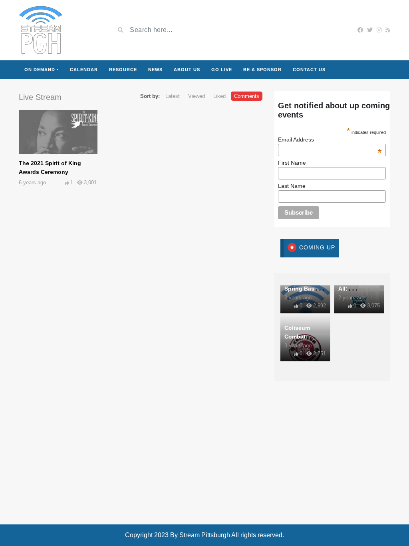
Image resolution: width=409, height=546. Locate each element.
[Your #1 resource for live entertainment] (41, 30)
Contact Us (309, 69)
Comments (246, 96)
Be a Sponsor (262, 69)
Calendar (84, 69)
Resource (123, 69)
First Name (292, 162)
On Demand (39, 69)
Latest (172, 96)
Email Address (330, 139)
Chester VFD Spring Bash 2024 (301, 289)
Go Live (221, 69)
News (155, 69)
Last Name (292, 186)
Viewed (196, 96)
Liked (219, 96)
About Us (187, 69)
